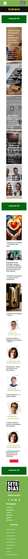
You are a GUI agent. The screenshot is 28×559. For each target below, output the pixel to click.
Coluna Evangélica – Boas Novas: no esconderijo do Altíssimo (13, 453)
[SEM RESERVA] (14, 113)
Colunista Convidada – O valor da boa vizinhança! (14, 277)
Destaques (9, 510)
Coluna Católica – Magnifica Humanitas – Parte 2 (13, 340)
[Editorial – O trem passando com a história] (14, 78)
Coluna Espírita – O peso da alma (13, 395)
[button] (5, 3)
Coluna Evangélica (11, 539)
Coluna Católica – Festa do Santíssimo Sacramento (13, 424)
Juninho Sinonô (10, 545)
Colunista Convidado (12, 554)
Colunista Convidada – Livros (14, 314)
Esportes (9, 515)
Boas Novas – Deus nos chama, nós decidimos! (13, 368)
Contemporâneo (10, 529)
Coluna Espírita (10, 535)
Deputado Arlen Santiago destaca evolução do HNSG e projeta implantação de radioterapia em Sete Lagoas (13, 267)
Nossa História (10, 542)
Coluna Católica (10, 532)
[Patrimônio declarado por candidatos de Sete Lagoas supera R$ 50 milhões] (14, 182)
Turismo (9, 520)
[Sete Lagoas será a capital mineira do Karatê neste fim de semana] (14, 147)
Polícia (8, 512)
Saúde (8, 517)
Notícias (9, 507)
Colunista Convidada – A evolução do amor (14, 244)
